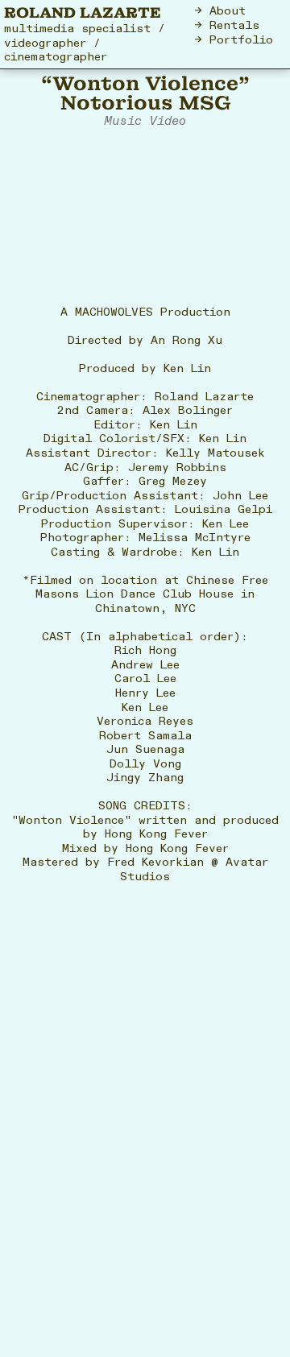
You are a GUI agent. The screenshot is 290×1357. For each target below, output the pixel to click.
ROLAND (40, 12)
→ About (220, 11)
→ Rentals (227, 25)
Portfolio (241, 40)
